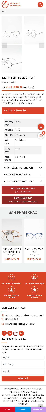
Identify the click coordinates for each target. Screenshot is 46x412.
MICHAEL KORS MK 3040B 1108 (12, 250)
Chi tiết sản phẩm (15, 110)
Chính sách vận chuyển (18, 168)
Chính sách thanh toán (19, 181)
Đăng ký (23, 378)
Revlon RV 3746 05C (34, 250)
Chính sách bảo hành (17, 174)
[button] (4, 45)
